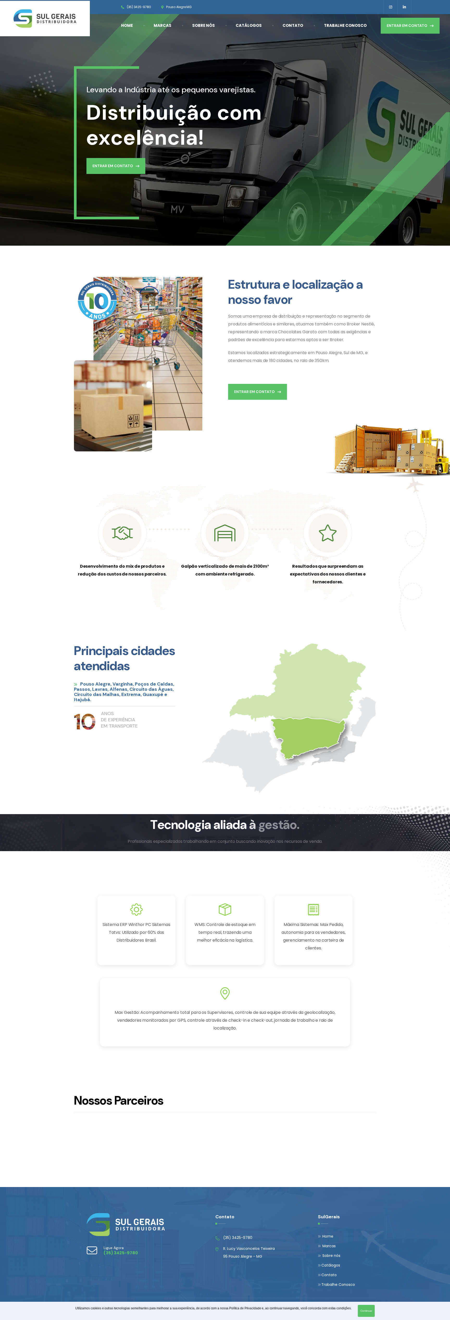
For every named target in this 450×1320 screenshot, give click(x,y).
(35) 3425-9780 (139, 7)
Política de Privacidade (245, 1308)
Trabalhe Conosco (345, 25)
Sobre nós (203, 25)
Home (127, 25)
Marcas (162, 25)
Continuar (366, 1310)
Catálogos (249, 25)
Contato (293, 25)
